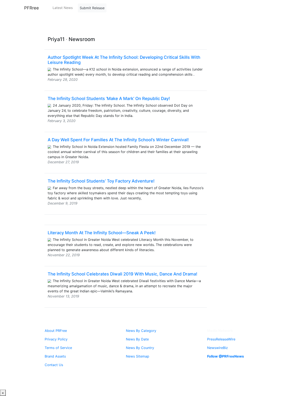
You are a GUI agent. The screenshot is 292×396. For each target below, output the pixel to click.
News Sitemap (137, 356)
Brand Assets (55, 356)
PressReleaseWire (221, 339)
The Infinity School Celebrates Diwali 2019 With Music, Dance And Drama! (122, 274)
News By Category (141, 330)
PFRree (31, 7)
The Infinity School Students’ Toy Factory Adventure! (101, 181)
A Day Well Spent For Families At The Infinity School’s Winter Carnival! (118, 139)
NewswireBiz (217, 348)
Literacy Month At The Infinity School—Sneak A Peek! (102, 232)
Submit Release (92, 8)
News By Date (137, 339)
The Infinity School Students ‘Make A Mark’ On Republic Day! (109, 98)
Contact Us (54, 365)
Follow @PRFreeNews (225, 356)
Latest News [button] (63, 8)
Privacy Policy (56, 339)
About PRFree (56, 330)
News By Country (140, 348)
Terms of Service (58, 348)
